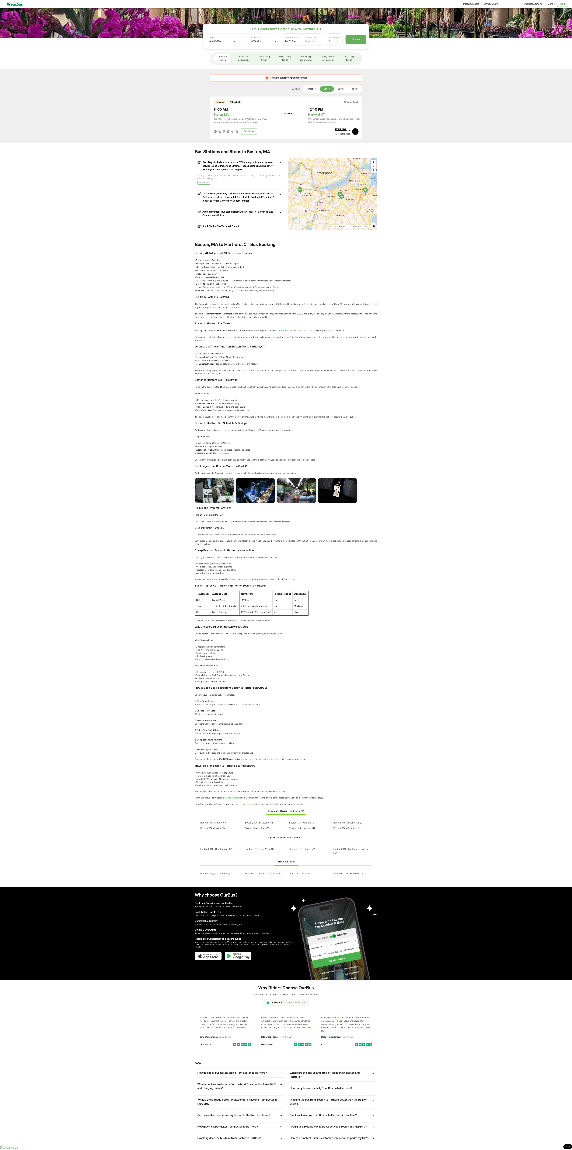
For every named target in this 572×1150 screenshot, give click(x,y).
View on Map (204, 183)
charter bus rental (232, 797)
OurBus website (285, 330)
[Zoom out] (373, 166)
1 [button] (329, 41)
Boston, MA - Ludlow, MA (302, 828)
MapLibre (332, 226)
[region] (332, 194)
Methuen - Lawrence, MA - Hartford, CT (263, 875)
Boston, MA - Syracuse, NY (259, 822)
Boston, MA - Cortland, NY (347, 828)
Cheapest (311, 89)
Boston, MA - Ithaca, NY (212, 828)
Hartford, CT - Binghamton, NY (216, 849)
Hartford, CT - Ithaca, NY (302, 849)
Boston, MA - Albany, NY (213, 822)
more (255, 122)
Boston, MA (221, 114)
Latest (340, 89)
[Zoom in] (373, 162)
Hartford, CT (316, 114)
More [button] (550, 4)
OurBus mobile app (304, 330)
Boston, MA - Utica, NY (257, 828)
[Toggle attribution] (374, 226)
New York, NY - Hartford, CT (348, 873)
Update (356, 39)
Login (562, 4)
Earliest (327, 89)
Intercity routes (471, 4)
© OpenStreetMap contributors (359, 226)
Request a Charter (533, 4)
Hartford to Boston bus (249, 804)
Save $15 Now (491, 4)
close (568, 1147)
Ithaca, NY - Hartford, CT (302, 873)
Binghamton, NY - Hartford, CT (216, 873)
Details (247, 131)
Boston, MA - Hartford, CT (302, 822)
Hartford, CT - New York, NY (260, 849)
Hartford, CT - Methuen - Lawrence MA (351, 851)
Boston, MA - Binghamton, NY (349, 822)
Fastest (354, 89)
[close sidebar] (511, 4)
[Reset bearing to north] (373, 170)
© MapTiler (342, 226)
